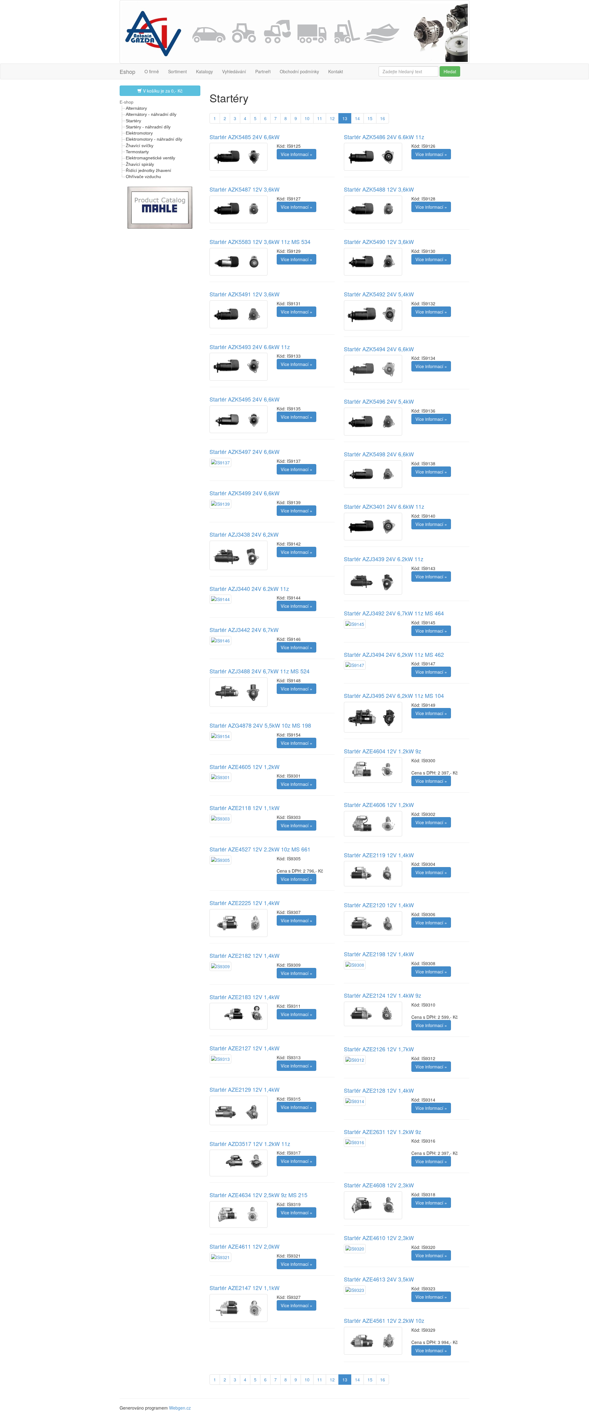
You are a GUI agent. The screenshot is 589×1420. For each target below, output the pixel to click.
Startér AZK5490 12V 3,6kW (379, 242)
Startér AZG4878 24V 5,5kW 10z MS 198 (260, 725)
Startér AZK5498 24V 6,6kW (379, 454)
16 (382, 118)
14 (357, 118)
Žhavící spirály (140, 164)
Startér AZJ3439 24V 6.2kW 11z (383, 559)
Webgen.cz (180, 1408)
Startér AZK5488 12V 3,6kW (379, 189)
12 (332, 118)
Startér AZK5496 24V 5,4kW (379, 401)
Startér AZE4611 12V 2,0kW (244, 1246)
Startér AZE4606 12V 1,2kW (379, 805)
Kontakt (335, 71)
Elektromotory (139, 133)
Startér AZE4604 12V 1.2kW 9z (382, 751)
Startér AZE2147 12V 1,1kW (244, 1288)
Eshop (127, 71)
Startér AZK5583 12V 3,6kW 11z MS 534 (260, 242)
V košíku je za (162, 91)
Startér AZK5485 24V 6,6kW (244, 137)
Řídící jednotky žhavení (148, 170)
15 (370, 118)
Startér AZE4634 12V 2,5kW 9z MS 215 (258, 1195)
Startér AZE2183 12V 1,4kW (244, 997)
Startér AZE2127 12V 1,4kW (244, 1048)
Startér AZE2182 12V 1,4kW (244, 955)
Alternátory (136, 108)
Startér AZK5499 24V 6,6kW (244, 493)
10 (307, 118)
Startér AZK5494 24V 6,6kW (379, 349)
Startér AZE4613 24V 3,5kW (379, 1279)
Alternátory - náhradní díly (151, 114)
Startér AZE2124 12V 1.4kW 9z (382, 995)
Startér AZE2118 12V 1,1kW (244, 808)
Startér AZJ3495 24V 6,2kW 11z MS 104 (394, 695)
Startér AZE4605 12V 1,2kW (244, 767)
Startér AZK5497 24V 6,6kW (244, 451)
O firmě (151, 71)
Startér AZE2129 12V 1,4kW (244, 1089)
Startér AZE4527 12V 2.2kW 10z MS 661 (260, 849)
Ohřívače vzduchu (143, 176)
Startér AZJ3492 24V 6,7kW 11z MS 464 (394, 613)
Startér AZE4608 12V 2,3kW (379, 1185)
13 (344, 118)
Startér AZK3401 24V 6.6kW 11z (384, 506)
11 (319, 118)
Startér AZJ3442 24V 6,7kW (244, 630)
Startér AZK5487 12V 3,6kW (244, 189)
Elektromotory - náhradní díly (154, 139)
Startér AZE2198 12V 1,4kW (379, 954)
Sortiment (177, 71)
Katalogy (204, 71)
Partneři (263, 71)
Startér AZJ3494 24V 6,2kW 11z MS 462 (394, 654)
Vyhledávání (234, 71)
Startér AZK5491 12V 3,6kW (244, 294)
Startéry (133, 120)
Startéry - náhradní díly (148, 126)
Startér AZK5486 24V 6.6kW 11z (384, 137)
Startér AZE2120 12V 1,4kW (379, 905)
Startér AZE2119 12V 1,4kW (379, 855)
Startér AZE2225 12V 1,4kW (244, 903)
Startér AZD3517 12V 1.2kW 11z (250, 1144)
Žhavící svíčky (139, 145)
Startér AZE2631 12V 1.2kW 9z (382, 1132)
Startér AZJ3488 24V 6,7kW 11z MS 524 (260, 671)
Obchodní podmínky (299, 71)
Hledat (450, 71)
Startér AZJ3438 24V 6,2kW (244, 534)
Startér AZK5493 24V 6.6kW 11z (250, 347)
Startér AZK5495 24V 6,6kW (244, 399)
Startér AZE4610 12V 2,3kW (379, 1238)
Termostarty (137, 151)
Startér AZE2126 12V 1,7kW (379, 1049)
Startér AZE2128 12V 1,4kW (379, 1090)
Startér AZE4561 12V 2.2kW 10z (384, 1320)
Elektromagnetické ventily (150, 157)
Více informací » (296, 154)
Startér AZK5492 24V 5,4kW (379, 294)
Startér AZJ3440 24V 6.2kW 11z (249, 588)
